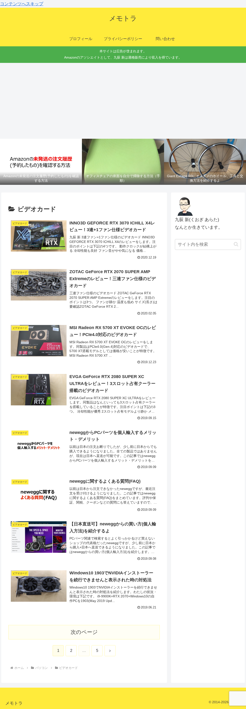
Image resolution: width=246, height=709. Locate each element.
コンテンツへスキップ (21, 3)
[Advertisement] (123, 100)
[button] (236, 244)
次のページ (84, 632)
